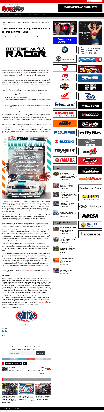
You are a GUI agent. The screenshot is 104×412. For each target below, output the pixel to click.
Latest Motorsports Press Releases (62, 167)
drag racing (18, 363)
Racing (43, 15)
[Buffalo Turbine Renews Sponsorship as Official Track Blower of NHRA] (43, 389)
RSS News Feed (49, 17)
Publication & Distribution (23, 17)
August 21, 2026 (64, 216)
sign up (19, 89)
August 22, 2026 (64, 206)
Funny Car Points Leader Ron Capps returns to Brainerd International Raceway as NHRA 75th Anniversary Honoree (68, 213)
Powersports (17, 15)
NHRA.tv (12, 105)
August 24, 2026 (64, 188)
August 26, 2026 (64, 254)
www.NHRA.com (43, 302)
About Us (57, 17)
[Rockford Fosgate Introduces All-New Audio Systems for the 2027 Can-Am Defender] (56, 239)
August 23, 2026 (64, 197)
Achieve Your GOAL (11, 17)
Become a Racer (9, 363)
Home (3, 17)
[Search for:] (94, 1)
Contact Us (65, 17)
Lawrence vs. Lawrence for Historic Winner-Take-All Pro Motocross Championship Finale (68, 270)
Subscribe (40, 353)
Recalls (51, 15)
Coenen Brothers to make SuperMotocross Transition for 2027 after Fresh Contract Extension (67, 261)
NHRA (33, 36)
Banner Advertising (37, 17)
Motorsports (5, 15)
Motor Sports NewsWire (17, 36)
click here (29, 270)
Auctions (28, 15)
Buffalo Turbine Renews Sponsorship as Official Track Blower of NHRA (42, 397)
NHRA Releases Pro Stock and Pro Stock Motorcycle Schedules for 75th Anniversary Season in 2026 (26, 398)
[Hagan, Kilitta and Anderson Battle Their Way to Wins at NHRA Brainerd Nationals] (56, 185)
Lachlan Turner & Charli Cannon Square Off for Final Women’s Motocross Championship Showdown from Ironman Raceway (68, 249)
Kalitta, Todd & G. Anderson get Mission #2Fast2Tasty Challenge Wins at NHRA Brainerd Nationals (68, 194)
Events (36, 15)
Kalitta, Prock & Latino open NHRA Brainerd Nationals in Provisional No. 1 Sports (67, 203)
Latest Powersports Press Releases (62, 223)
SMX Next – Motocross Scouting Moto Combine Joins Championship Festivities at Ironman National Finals (68, 229)
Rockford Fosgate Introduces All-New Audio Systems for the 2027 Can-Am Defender (68, 239)
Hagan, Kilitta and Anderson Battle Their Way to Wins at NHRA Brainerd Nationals (67, 185)
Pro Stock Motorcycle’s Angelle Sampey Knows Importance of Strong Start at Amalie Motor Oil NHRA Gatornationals (9, 399)
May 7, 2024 (7, 36)
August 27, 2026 (64, 179)
